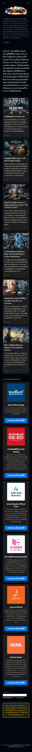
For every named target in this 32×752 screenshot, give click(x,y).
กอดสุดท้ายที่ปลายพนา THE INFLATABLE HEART (15, 159)
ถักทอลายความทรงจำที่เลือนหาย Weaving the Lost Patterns (15, 300)
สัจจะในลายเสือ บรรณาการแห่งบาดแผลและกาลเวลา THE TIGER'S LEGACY (16, 204)
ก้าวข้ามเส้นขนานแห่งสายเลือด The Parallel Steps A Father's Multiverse (14, 254)
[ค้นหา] (28, 3)
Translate (20, 697)
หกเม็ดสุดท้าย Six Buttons (14, 116)
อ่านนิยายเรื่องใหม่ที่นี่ (16, 420)
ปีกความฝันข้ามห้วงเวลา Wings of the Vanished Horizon (13, 347)
